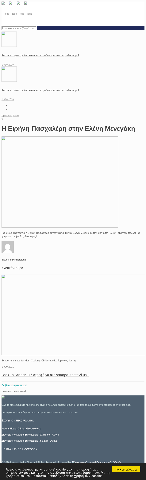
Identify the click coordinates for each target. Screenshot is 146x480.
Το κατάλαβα (126, 469)
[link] (96, 462)
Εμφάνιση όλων (10, 115)
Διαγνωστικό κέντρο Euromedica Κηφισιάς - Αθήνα (30, 440)
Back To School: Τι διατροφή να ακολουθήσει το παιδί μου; (46, 375)
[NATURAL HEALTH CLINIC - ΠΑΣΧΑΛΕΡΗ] (17, 14)
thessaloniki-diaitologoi (14, 259)
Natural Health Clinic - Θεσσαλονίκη (21, 428)
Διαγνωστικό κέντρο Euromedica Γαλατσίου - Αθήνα (30, 434)
